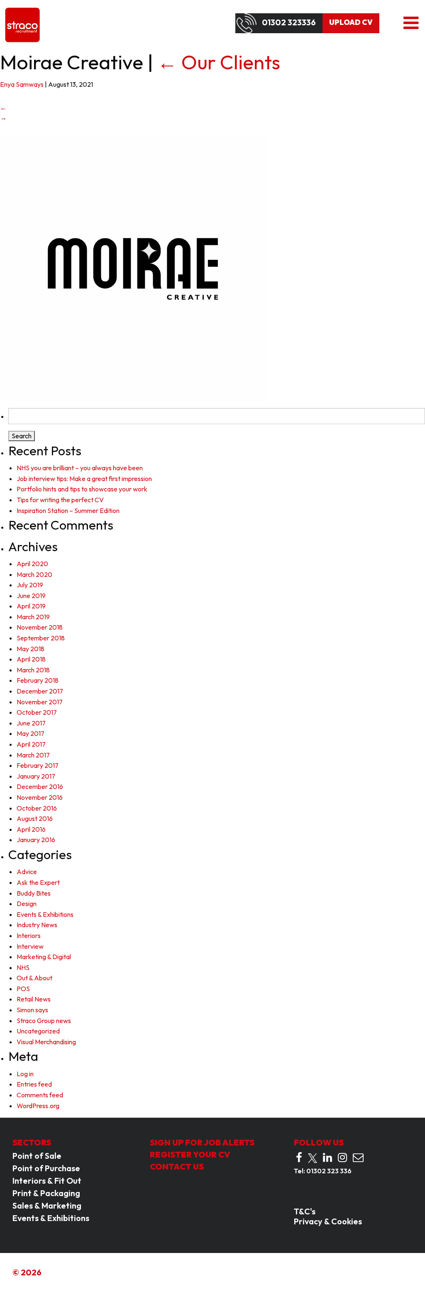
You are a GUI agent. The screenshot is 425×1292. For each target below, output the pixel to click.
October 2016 (37, 808)
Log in (25, 1074)
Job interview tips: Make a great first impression (84, 478)
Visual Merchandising (46, 1042)
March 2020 (34, 574)
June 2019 (31, 595)
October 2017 (37, 712)
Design (27, 903)
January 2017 (36, 776)
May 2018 (30, 649)
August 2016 (35, 818)
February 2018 (38, 680)
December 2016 (40, 786)
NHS (23, 967)
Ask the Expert (38, 882)
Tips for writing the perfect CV (60, 500)
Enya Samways (22, 84)
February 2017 (38, 765)
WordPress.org (38, 1105)
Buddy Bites (34, 893)
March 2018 (33, 670)
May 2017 (30, 733)
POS (23, 988)
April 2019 (31, 606)
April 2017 (31, 744)
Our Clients (218, 61)
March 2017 (33, 755)
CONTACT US (177, 1166)
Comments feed (40, 1095)
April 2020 (32, 563)
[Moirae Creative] (133, 268)
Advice (27, 871)
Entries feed (34, 1084)
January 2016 (36, 839)
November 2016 (40, 797)
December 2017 (40, 691)
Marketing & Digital (44, 957)
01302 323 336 (329, 1171)
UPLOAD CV (351, 22)
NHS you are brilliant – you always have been (80, 468)
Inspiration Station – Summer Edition (68, 510)
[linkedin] (327, 1157)
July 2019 (30, 585)
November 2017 (40, 702)
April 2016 (31, 829)
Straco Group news (44, 1020)
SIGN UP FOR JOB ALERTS (202, 1142)
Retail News (34, 999)
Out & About (34, 978)
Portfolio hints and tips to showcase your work (82, 489)
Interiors (29, 935)
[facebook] (299, 1157)
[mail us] (358, 1157)
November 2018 (40, 627)
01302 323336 (289, 22)
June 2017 (31, 723)
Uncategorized (38, 1031)
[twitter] (312, 1158)
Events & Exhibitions (45, 914)
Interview (30, 946)
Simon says (32, 1010)
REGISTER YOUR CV (190, 1154)
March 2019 (33, 617)
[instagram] (342, 1157)
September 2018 (41, 638)
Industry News (37, 925)
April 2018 (31, 659)
